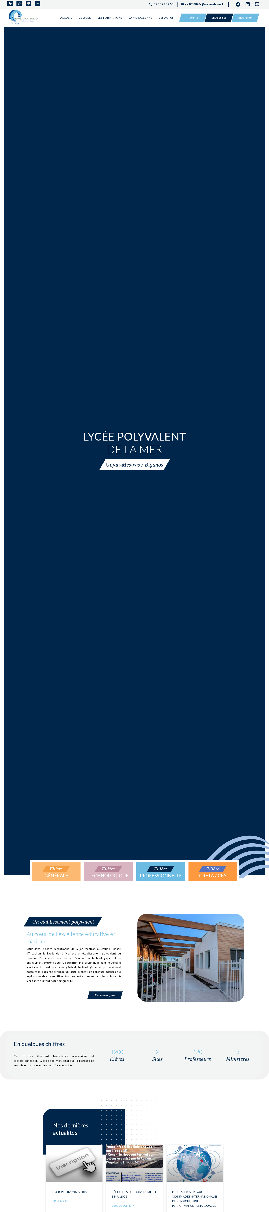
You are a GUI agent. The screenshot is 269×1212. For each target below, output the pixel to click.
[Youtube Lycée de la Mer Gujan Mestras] (258, 4)
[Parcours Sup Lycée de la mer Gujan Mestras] (19, 3)
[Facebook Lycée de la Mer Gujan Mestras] (239, 4)
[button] (141, 958)
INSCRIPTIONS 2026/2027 (69, 1192)
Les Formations (110, 17)
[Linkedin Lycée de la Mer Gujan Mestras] (249, 4)
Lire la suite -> (62, 1201)
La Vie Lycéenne (140, 17)
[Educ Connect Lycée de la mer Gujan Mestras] (28, 3)
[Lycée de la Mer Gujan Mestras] (25, 18)
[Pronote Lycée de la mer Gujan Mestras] (10, 3)
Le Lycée (85, 17)
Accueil (66, 17)
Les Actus (166, 17)
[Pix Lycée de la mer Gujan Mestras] (37, 3)
